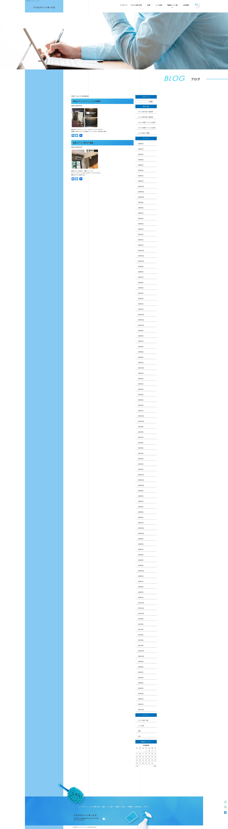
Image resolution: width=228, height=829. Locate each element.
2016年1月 (140, 704)
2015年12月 (141, 709)
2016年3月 (140, 693)
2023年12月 (141, 314)
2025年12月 (141, 186)
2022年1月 (140, 410)
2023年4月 (140, 357)
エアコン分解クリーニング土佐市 (146, 122)
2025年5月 (140, 223)
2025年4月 (140, 229)
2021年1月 (140, 469)
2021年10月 (141, 421)
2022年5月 (140, 394)
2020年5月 (140, 512)
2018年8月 (140, 576)
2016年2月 (140, 699)
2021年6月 (140, 442)
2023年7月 (140, 341)
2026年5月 (140, 159)
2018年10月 (141, 571)
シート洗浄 (158, 4)
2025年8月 (140, 207)
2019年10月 (141, 533)
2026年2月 (140, 175)
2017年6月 (140, 635)
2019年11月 (141, 528)
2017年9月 (140, 619)
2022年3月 (140, 405)
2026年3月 (140, 170)
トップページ (123, 4)
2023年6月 (140, 346)
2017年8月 (140, 624)
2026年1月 (140, 181)
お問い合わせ (197, 4)
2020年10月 (141, 485)
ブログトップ (146, 97)
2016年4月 (140, 688)
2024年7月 (140, 277)
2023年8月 (140, 336)
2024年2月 (140, 304)
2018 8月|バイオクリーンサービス (33, 0)
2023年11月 (141, 320)
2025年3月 (140, 234)
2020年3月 (140, 522)
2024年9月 (140, 266)
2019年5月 (140, 560)
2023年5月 (140, 352)
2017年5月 (140, 640)
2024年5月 (140, 288)
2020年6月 (140, 506)
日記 (139, 736)
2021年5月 (140, 448)
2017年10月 (141, 613)
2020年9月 (140, 490)
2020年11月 (141, 480)
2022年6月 (140, 389)
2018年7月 (140, 581)
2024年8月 (140, 272)
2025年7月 (140, 213)
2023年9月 (140, 330)
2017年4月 (140, 645)
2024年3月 (140, 298)
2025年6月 (140, 218)
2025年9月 (140, 202)
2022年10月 (141, 368)
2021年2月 (140, 464)
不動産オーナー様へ (172, 4)
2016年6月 (140, 677)
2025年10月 (141, 197)
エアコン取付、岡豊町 (144, 133)
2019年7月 (140, 549)
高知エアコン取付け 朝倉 (83, 143)
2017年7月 (140, 629)
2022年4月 (140, 400)
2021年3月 (140, 458)
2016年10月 (141, 656)
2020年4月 (140, 517)
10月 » (155, 766)
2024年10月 (141, 261)
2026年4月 (140, 165)
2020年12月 (141, 474)
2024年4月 (140, 293)
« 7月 (136, 766)
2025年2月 (140, 240)
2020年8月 (140, 496)
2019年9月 (140, 538)
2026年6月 (140, 154)
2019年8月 (140, 544)
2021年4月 (140, 453)
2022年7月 (140, 384)
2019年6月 (140, 554)
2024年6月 (140, 282)
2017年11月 (141, 608)
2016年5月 (140, 683)
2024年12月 (141, 250)
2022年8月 (140, 378)
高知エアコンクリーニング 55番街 (86, 101)
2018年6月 (140, 587)
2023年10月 (141, 325)
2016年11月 (141, 651)
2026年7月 (140, 149)
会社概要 (185, 4)
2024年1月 (140, 309)
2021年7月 (140, 437)
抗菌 (148, 4)
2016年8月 (140, 667)
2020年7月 (140, 501)
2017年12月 (141, 603)
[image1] (84, 168)
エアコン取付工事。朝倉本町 (145, 111)
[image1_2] (84, 126)
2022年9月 (140, 373)
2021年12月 (141, 416)
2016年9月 (140, 661)
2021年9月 (140, 426)
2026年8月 (140, 143)
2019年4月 (140, 565)
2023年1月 (140, 362)
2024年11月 (141, 256)
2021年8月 (140, 432)
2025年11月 (141, 191)
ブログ (145, 806)
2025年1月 (140, 245)
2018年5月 (140, 592)
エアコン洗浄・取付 (136, 4)
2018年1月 (140, 597)
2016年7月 (140, 672)
